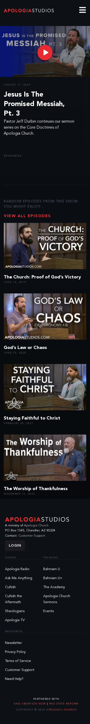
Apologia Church (36, 525)
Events (48, 611)
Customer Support (31, 535)
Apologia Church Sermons (56, 599)
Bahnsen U (51, 569)
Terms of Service (18, 661)
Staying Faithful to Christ (32, 418)
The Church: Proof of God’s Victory (42, 277)
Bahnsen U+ (52, 578)
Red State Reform (63, 703)
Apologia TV (15, 620)
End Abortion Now (30, 703)
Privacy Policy (15, 652)
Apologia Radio (17, 569)
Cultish (10, 587)
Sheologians (14, 611)
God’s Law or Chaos (25, 347)
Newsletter (13, 643)
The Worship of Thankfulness (36, 489)
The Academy (54, 587)
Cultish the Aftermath (13, 599)
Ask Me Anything (18, 578)
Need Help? (14, 679)
